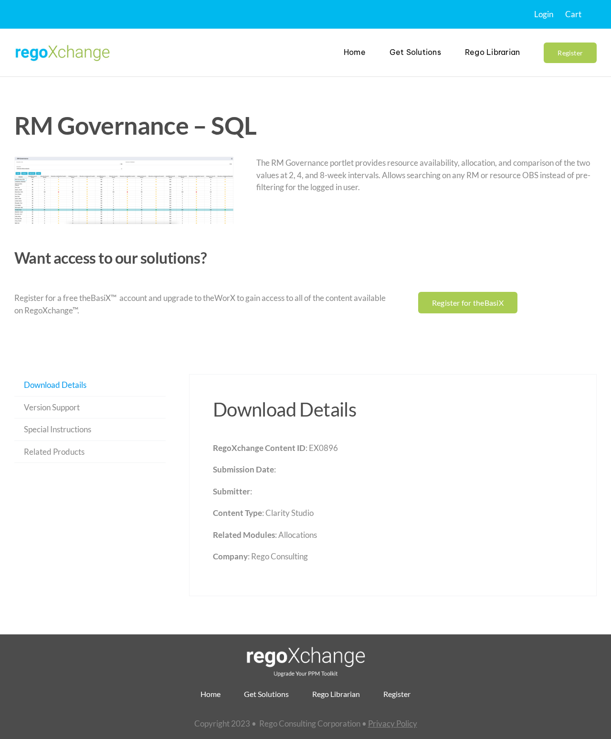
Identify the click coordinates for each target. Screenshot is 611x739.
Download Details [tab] (55, 385)
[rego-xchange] (62, 44)
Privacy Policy (392, 723)
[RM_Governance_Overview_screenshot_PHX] (123, 190)
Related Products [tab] (54, 452)
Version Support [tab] (52, 407)
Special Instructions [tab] (57, 429)
